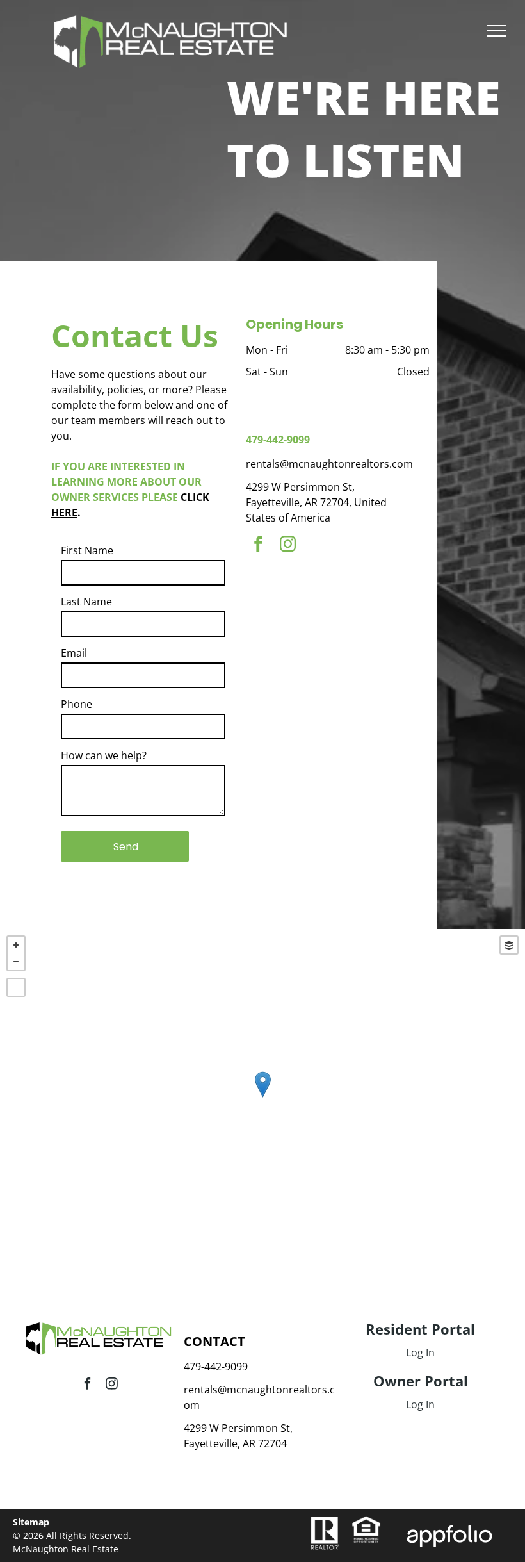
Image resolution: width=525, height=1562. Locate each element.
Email (74, 653)
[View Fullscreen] (16, 987)
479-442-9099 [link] (278, 439)
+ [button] (16, 945)
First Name (87, 550)
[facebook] (258, 545)
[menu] (496, 30)
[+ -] (262, 1097)
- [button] (16, 961)
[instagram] (287, 545)
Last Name (86, 602)
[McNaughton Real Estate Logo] (171, 23)
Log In (420, 1352)
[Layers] (509, 945)
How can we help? (104, 755)
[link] (366, 1523)
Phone (76, 704)
